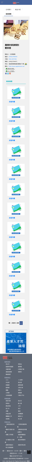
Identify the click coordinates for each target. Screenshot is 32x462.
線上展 (20, 403)
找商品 (20, 364)
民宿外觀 (12, 102)
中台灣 (7, 382)
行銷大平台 (21, 395)
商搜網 (7, 385)
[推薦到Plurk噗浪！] (10, 73)
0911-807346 (13, 59)
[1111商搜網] (16, 3)
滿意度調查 (9, 371)
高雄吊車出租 (22, 445)
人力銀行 (20, 380)
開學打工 (20, 416)
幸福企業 (8, 413)
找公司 (7, 364)
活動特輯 (8, 369)
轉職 (7, 390)
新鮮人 (20, 390)
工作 (19, 406)
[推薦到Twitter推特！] (8, 73)
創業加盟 (20, 385)
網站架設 (8, 406)
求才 (19, 408)
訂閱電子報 (21, 369)
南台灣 (20, 382)
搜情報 (20, 366)
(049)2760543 (13, 56)
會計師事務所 (22, 439)
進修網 (7, 387)
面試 (19, 411)
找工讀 (20, 418)
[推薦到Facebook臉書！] (6, 73)
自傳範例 (20, 413)
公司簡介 (8, 9)
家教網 (20, 392)
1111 (7, 380)
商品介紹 (18, 9)
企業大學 (20, 387)
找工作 (7, 408)
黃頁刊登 (8, 400)
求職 (7, 411)
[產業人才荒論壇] (16, 342)
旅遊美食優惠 (9, 366)
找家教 (7, 418)
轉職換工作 (9, 416)
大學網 (7, 392)
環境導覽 (8, 14)
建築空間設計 (9, 445)
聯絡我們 (8, 374)
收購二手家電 (9, 434)
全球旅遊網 (9, 395)
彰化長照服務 (9, 447)
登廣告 (20, 371)
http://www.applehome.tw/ (17, 66)
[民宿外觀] (16, 92)
